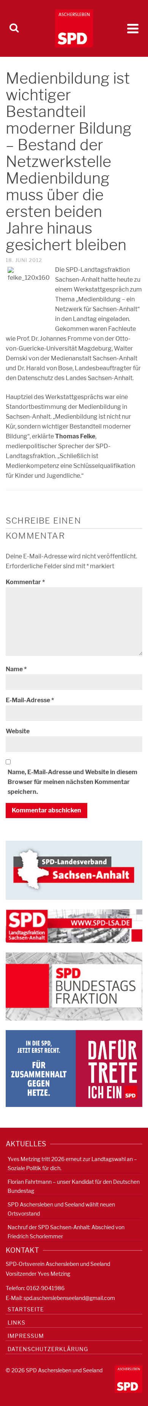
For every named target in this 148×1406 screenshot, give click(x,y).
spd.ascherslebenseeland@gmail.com (69, 1298)
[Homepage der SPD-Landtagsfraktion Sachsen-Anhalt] (74, 925)
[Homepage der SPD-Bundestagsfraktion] (74, 986)
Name (16, 669)
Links (16, 1322)
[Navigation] (132, 28)
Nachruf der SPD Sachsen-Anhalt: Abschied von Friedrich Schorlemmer (66, 1231)
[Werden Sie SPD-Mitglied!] (74, 1067)
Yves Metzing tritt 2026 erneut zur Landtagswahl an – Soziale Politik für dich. (72, 1163)
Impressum (26, 1336)
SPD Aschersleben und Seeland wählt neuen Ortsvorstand (61, 1209)
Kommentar (25, 582)
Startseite (26, 1309)
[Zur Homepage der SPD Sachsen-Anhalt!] (74, 869)
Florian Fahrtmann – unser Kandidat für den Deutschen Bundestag (74, 1186)
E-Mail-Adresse (30, 700)
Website (18, 731)
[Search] (14, 28)
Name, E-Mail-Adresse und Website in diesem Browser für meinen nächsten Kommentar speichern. (72, 781)
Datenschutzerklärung (48, 1349)
